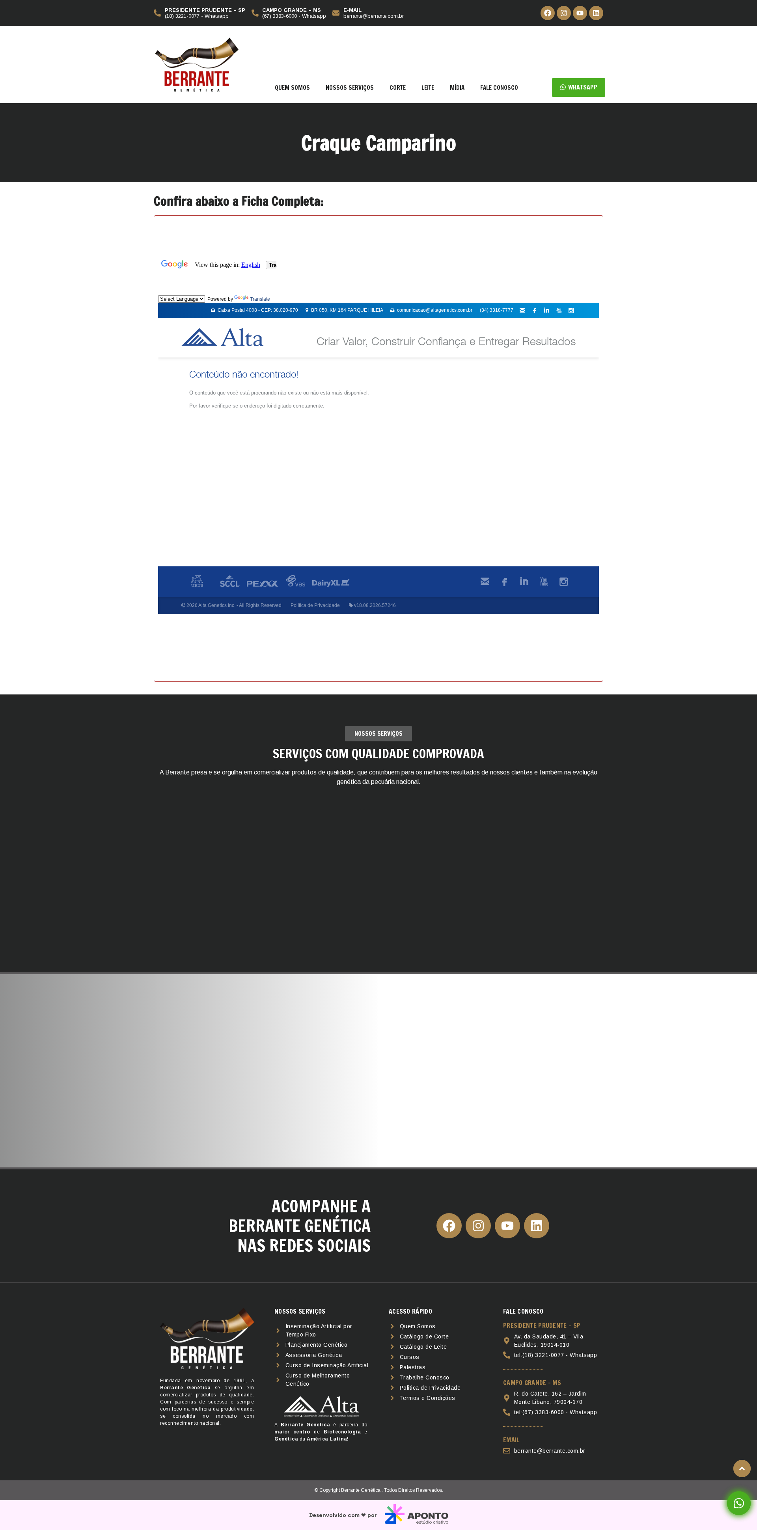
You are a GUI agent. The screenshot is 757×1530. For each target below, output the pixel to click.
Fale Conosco (499, 88)
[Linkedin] (596, 13)
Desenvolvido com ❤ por (343, 1515)
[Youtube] (580, 13)
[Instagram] (564, 13)
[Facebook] (548, 13)
